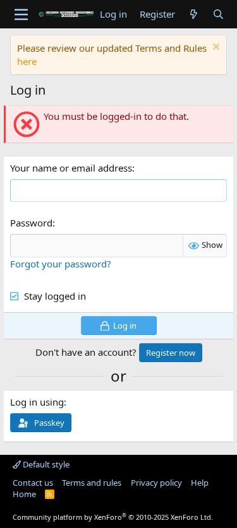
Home (24, 494)
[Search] (218, 14)
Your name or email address (71, 167)
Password (31, 222)
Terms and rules (91, 482)
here (27, 61)
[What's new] (193, 14)
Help (200, 482)
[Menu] (21, 14)
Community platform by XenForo (113, 517)
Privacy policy (156, 482)
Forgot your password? (60, 263)
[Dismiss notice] (214, 48)
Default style (45, 464)
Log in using (37, 402)
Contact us (33, 482)
